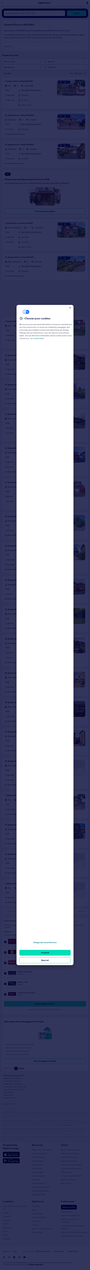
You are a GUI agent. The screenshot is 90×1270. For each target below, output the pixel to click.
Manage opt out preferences (45, 942)
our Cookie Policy (37, 338)
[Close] (70, 307)
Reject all (45, 960)
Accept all (45, 953)
